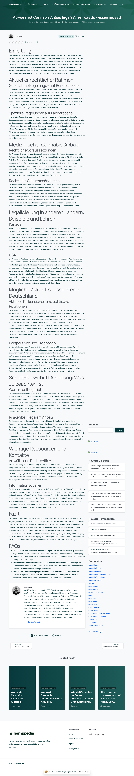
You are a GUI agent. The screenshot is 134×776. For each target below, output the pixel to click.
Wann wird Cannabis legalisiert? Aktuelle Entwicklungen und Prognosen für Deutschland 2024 (22, 697)
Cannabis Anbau (94, 568)
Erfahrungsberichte (95, 592)
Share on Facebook (41, 636)
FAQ (90, 595)
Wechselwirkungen (95, 631)
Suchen (93, 424)
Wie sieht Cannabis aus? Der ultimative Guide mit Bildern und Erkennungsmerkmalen (105, 485)
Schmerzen (92, 619)
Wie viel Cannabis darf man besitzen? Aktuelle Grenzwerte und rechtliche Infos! (82, 697)
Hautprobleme (93, 607)
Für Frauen (92, 598)
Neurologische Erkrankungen (99, 613)
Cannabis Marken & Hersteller (99, 574)
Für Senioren (93, 604)
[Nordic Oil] (96, 734)
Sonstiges (92, 622)
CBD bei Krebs (111, 524)
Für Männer (92, 601)
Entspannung (93, 586)
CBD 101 (91, 583)
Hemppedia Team (97, 524)
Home (31, 22)
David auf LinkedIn (34, 622)
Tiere (90, 628)
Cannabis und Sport (95, 580)
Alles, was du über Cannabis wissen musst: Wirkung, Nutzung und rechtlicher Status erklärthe (106, 496)
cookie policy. (82, 772)
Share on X (59, 636)
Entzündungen (93, 589)
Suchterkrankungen (95, 625)
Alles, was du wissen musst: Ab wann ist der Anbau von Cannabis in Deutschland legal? (110, 697)
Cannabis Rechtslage (44, 22)
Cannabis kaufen (94, 571)
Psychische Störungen (97, 616)
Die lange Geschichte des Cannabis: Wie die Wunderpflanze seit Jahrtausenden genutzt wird (107, 507)
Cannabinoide (93, 565)
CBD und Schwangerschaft (105, 535)
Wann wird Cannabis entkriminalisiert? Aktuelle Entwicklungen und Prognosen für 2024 (52, 697)
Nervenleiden (93, 610)
